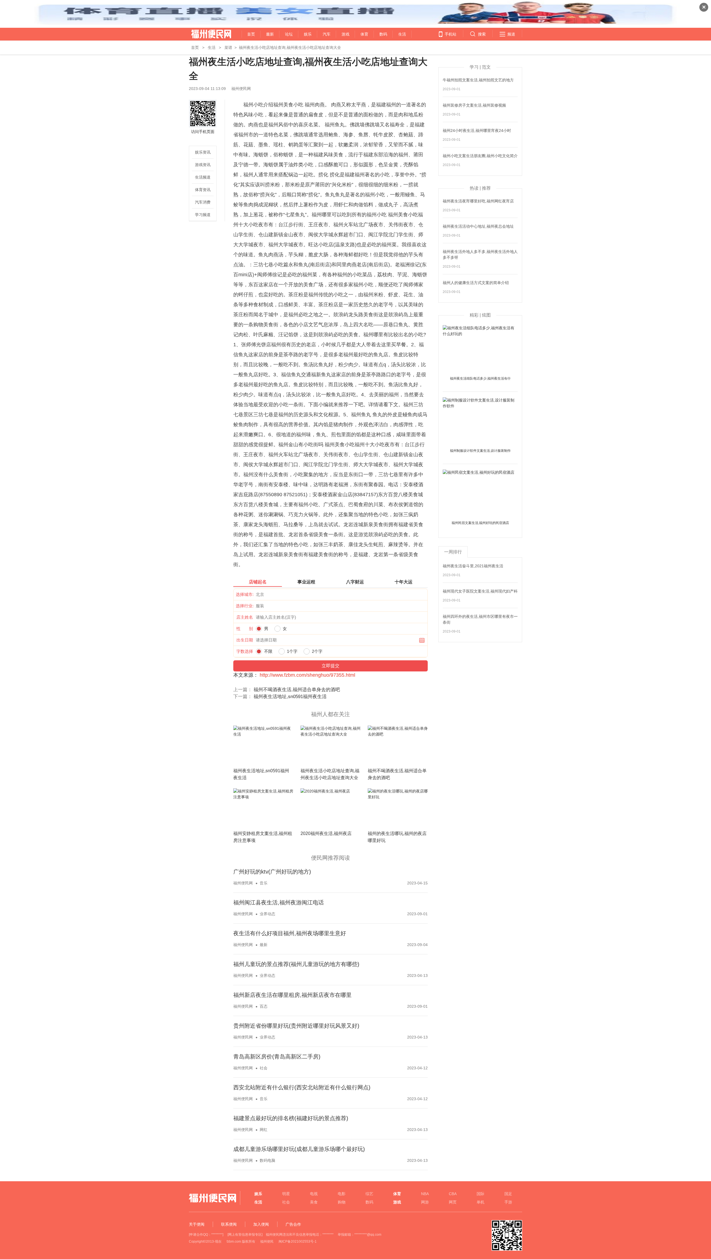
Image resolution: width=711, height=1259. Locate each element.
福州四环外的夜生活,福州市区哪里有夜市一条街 (480, 619)
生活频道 (203, 177)
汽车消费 (203, 202)
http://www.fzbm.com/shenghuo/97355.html (307, 675)
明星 (286, 1194)
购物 (342, 1202)
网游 (425, 1202)
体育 (364, 34)
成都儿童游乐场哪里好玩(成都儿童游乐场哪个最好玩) (299, 1149)
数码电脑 (267, 1160)
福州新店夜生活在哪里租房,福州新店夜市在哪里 (292, 995)
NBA (425, 1194)
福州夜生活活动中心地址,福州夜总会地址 (478, 226)
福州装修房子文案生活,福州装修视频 (474, 105)
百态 (263, 1006)
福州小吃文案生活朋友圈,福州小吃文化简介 (480, 156)
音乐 (263, 883)
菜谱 (228, 47)
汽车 (327, 34)
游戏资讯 (203, 164)
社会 (263, 1068)
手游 (508, 1202)
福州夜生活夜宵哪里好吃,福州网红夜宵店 (478, 201)
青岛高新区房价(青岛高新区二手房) (277, 1057)
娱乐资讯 (203, 152)
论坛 (289, 34)
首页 (251, 34)
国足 (508, 1194)
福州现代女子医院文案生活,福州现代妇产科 (480, 591)
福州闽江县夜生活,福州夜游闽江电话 (278, 902)
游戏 (345, 34)
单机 (480, 1202)
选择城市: (245, 594)
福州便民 (267, 1241)
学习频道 (203, 214)
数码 (383, 34)
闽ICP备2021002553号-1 (298, 1241)
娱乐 (308, 34)
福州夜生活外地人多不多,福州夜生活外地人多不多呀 (480, 254)
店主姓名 (244, 617)
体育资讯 (203, 189)
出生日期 (244, 640)
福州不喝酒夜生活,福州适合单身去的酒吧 (297, 689)
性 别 (244, 628)
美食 (314, 1202)
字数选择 (244, 651)
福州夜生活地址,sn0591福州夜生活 (290, 696)
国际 (480, 1194)
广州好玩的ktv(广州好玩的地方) (272, 872)
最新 (270, 34)
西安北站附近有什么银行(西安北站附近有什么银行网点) (301, 1087)
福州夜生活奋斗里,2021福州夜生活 (473, 566)
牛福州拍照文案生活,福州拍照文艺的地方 (478, 80)
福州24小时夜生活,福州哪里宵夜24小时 (477, 130)
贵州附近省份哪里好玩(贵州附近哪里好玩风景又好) (296, 1026)
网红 (263, 1129)
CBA (453, 1194)
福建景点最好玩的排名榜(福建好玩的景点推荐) (290, 1118)
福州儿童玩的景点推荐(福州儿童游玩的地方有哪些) (296, 964)
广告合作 (293, 1224)
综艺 (369, 1194)
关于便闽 (196, 1224)
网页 (453, 1202)
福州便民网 (206, 34)
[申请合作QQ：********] (206, 1235)
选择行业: (245, 605)
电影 (342, 1194)
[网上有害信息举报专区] (244, 1235)
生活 (402, 34)
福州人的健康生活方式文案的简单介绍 (476, 282)
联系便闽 (229, 1224)
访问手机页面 (202, 131)
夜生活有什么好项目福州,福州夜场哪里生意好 (289, 933)
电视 (314, 1194)
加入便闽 (261, 1224)
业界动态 (267, 914)
